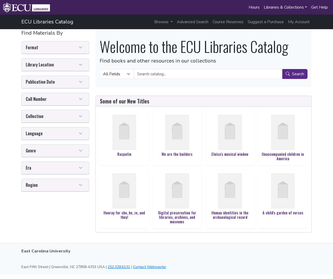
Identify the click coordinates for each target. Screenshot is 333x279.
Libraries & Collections (284, 7)
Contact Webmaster (149, 266)
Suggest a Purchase (266, 22)
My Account (299, 22)
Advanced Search (192, 22)
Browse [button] (162, 22)
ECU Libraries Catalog (47, 21)
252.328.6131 (119, 266)
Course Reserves (228, 22)
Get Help (319, 7)
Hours (254, 7)
